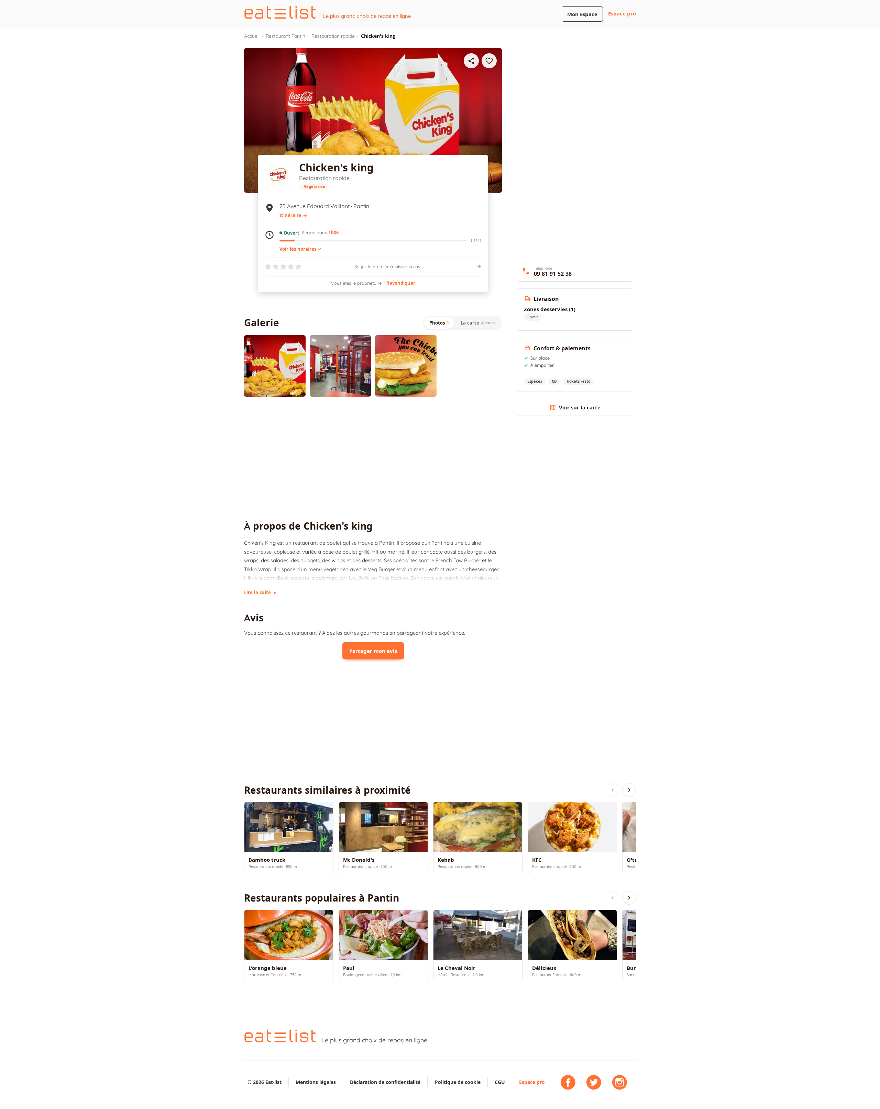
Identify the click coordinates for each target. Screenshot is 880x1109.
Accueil (252, 36)
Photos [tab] (439, 323)
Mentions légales (316, 1082)
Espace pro (622, 13)
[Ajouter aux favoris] (489, 60)
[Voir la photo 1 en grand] (275, 366)
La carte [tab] (478, 323)
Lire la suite (260, 592)
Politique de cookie (458, 1082)
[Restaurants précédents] (612, 790)
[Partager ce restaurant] (471, 60)
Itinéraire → (293, 215)
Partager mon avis (373, 651)
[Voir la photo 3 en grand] (406, 366)
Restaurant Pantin (285, 36)
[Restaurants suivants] (629, 790)
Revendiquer (400, 283)
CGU (500, 1082)
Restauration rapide (333, 36)
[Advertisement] (373, 458)
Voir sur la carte (580, 407)
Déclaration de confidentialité (385, 1082)
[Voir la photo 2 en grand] (340, 366)
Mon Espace (582, 14)
